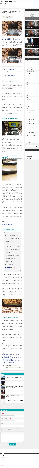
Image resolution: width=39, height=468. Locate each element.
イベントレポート (35, 6)
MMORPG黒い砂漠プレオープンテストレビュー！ (18, 406)
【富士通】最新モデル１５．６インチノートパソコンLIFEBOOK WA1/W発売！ (14, 401)
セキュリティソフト (30, 99)
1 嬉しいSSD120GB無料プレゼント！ (9, 68)
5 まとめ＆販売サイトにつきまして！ (9, 75)
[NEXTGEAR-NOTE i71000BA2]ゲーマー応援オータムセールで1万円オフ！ (14, 396)
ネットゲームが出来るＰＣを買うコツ (8, 17)
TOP (8, 449)
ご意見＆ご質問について (30, 123)
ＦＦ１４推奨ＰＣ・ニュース (31, 112)
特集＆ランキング (29, 62)
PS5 (27, 130)
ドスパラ (12, 16)
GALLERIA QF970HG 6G (7, 39)
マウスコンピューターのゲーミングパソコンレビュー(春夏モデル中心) (6, 406)
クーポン (21, 6)
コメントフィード (29, 156)
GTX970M (15, 365)
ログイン (3, 455)
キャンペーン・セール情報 (6, 16)
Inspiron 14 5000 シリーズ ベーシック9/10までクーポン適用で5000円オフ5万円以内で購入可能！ (14, 387)
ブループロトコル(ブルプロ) (31, 110)
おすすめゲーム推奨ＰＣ (30, 69)
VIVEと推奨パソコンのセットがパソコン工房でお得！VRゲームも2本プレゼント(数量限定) (14, 391)
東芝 (27, 97)
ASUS (27, 93)
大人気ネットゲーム (30, 108)
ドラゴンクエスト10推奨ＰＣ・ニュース (32, 133)
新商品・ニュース (29, 60)
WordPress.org (29, 158)
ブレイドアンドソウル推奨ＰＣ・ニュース (32, 140)
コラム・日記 (29, 125)
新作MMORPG (29, 106)
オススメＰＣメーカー (13, 6)
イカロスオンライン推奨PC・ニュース (32, 136)
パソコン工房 (29, 73)
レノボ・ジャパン (29, 82)
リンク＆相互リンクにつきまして (32, 121)
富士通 (28, 95)
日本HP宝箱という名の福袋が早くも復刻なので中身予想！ (14, 377)
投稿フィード (4, 457)
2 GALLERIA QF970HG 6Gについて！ (9, 69)
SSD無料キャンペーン (8, 367)
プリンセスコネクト (30, 117)
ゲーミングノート (15, 367)
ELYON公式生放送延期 (29, 27)
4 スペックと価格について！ (8, 74)
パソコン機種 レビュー (27, 6)
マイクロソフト (29, 86)
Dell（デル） (28, 84)
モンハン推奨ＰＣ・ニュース (31, 142)
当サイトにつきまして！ (4, 6)
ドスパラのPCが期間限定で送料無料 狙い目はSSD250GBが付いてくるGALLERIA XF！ (14, 382)
